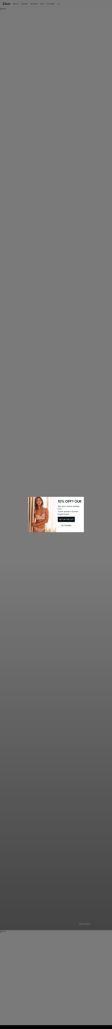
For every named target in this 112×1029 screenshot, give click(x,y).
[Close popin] (79, 501)
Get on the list (66, 519)
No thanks (66, 525)
